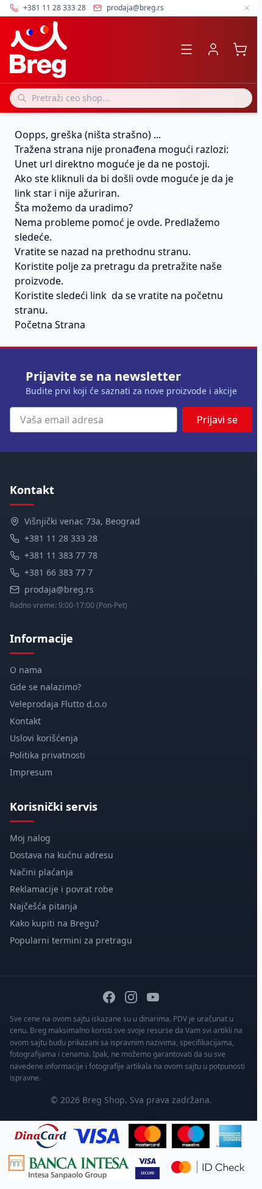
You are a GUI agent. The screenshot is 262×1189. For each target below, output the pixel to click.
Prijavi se (217, 419)
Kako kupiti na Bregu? (54, 923)
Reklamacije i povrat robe (61, 889)
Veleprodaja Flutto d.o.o (58, 704)
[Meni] (186, 49)
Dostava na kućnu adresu (61, 855)
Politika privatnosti (47, 755)
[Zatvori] (246, 7)
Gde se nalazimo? (45, 687)
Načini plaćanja (41, 872)
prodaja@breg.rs (135, 8)
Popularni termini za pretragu (71, 940)
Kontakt (25, 721)
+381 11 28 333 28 (60, 538)
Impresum (31, 772)
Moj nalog (30, 838)
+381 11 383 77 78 (60, 555)
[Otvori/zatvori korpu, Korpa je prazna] (240, 49)
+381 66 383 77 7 (58, 572)
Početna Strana (50, 324)
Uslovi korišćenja (44, 738)
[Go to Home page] (38, 49)
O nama (26, 670)
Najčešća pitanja (43, 906)
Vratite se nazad (52, 251)
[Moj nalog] (213, 49)
